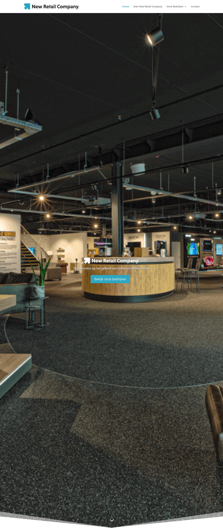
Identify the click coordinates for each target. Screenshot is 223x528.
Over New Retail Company (147, 6)
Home (125, 6)
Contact (195, 6)
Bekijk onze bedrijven (110, 279)
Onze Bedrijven (175, 6)
